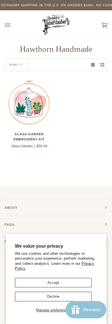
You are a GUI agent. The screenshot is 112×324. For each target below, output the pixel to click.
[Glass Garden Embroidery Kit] (29, 102)
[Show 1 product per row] (93, 65)
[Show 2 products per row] (102, 65)
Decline (53, 296)
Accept (53, 283)
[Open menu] (13, 25)
